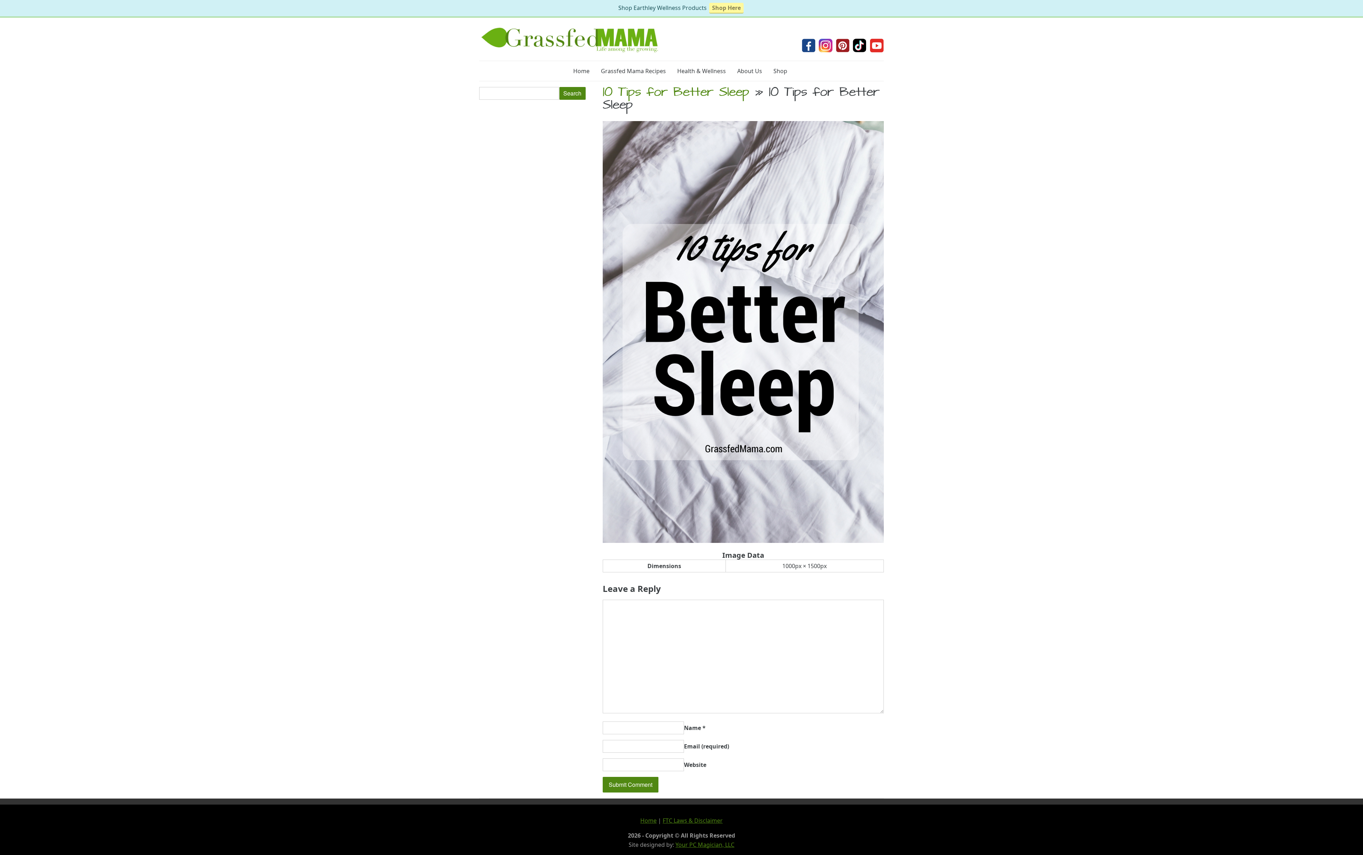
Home (581, 71)
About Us (749, 71)
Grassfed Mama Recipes (633, 71)
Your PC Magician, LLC (704, 845)
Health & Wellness (701, 71)
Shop (780, 71)
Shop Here (726, 8)
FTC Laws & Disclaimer (693, 820)
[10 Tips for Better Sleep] (743, 541)
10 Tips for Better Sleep (676, 93)
